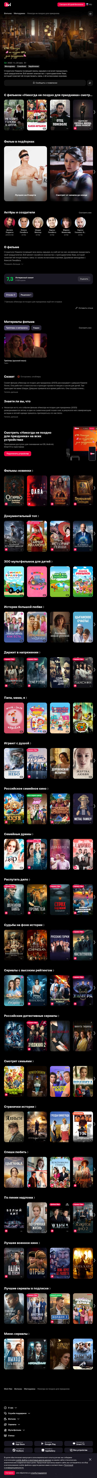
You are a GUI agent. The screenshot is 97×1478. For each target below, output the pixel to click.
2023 (10, 63)
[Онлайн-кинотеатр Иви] (8, 5)
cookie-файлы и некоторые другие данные (33, 1460)
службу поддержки (39, 1473)
